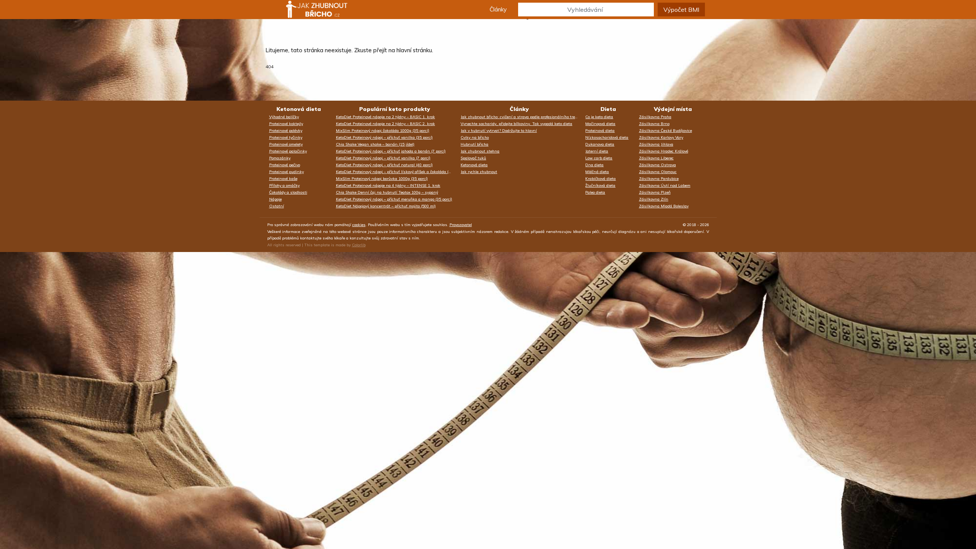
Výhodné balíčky (284, 116)
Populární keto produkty (394, 109)
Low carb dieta (598, 158)
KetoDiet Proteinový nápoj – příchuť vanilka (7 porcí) (383, 158)
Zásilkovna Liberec (656, 158)
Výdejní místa (673, 109)
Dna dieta (594, 164)
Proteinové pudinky (286, 171)
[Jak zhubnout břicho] (309, 9)
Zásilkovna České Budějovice (665, 130)
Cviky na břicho (475, 137)
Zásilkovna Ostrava (657, 164)
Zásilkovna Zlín (653, 199)
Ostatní (276, 206)
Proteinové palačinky (288, 151)
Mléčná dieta (597, 171)
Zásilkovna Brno (654, 123)
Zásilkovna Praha (655, 116)
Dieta (608, 109)
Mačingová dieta (600, 123)
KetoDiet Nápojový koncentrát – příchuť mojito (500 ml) (386, 206)
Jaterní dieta (596, 151)
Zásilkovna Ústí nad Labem (664, 185)
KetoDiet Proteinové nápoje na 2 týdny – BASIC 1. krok (385, 116)
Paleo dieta (595, 192)
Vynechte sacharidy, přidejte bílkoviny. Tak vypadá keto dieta (516, 123)
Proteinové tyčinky (285, 137)
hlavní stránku (414, 50)
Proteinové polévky (285, 130)
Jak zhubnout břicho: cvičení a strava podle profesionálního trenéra (521, 116)
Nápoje (275, 199)
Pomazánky (280, 158)
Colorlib (359, 244)
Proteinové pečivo (284, 164)
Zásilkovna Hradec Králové (663, 151)
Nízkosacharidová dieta (606, 137)
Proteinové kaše (283, 178)
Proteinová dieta (600, 130)
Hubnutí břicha (474, 144)
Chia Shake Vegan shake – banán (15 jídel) (375, 144)
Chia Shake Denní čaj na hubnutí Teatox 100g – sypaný (387, 192)
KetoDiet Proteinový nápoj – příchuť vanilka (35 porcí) (384, 137)
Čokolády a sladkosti (288, 192)
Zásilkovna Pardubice (659, 178)
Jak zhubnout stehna (480, 151)
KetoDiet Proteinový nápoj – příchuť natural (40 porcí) (384, 164)
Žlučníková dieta (600, 185)
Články (498, 9)
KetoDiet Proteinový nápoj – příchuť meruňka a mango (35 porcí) (394, 199)
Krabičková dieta (600, 178)
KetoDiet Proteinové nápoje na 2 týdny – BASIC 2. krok (385, 123)
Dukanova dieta (599, 144)
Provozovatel (460, 224)
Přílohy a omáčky (284, 185)
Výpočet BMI (681, 9)
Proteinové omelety (286, 144)
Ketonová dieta (298, 109)
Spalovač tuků (473, 158)
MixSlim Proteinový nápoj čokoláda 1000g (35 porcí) (382, 130)
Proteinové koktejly (286, 123)
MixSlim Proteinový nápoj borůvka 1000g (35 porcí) (382, 178)
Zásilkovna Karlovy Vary (661, 137)
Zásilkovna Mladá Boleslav (664, 206)
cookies (359, 224)
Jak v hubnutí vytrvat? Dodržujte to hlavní (499, 130)
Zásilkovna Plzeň (655, 192)
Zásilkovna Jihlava (656, 144)
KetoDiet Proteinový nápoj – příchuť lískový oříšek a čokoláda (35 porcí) (396, 171)
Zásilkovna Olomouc (658, 171)
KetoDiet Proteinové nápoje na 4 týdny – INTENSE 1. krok (388, 185)
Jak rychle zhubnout (479, 171)
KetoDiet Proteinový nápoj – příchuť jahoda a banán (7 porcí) (391, 151)
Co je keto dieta (599, 116)
